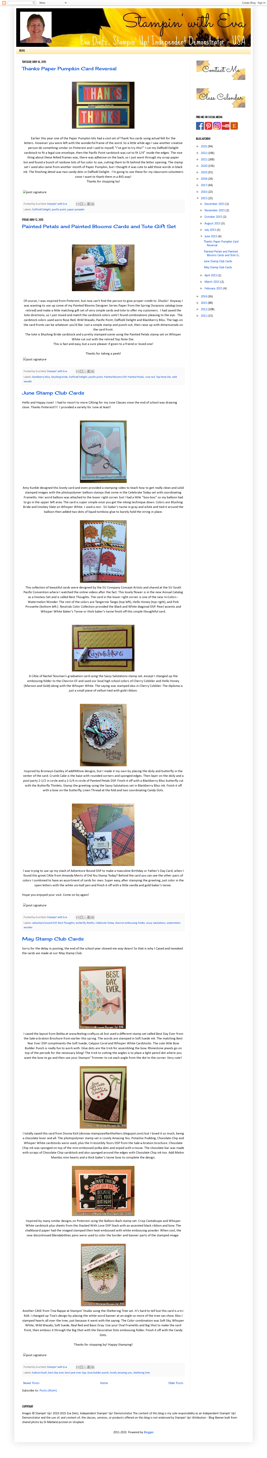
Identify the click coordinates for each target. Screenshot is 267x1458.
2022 (204, 153)
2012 (204, 309)
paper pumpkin (75, 209)
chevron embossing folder (130, 923)
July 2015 (210, 230)
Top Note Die (163, 377)
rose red (150, 377)
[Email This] (78, 204)
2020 (204, 166)
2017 (204, 185)
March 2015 (212, 282)
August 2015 (212, 223)
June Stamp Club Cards (53, 393)
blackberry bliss (41, 377)
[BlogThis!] (81, 204)
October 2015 (213, 217)
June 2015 (211, 236)
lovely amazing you (121, 1372)
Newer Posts (31, 1383)
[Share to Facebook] (89, 204)
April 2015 (211, 275)
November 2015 (215, 210)
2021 (204, 159)
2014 (204, 296)
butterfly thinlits (85, 923)
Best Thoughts (66, 923)
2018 (204, 178)
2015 (204, 198)
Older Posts (175, 1383)
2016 (204, 192)
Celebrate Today (105, 923)
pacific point (59, 209)
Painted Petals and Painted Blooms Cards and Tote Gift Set (99, 226)
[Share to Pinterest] (93, 204)
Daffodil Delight (41, 209)
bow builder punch (98, 1372)
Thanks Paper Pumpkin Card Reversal (69, 68)
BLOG (22, 50)
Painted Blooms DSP (115, 377)
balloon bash (39, 1372)
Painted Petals (136, 377)
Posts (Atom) (48, 1390)
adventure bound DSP (44, 923)
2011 (204, 315)
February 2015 (213, 288)
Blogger (148, 1432)
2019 (204, 172)
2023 (204, 146)
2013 (204, 303)
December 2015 (214, 204)
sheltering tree (141, 1372)
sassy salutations (155, 923)
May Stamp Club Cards (53, 939)
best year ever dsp (75, 1372)
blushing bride (59, 377)
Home (104, 1383)
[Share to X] (85, 204)
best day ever (56, 1372)
